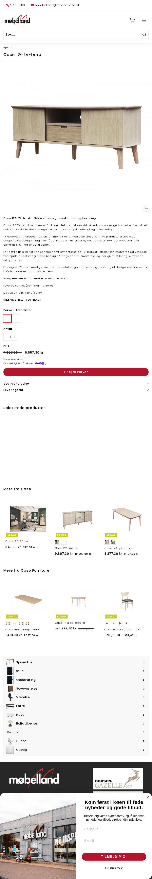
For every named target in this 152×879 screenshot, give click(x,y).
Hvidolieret (7, 318)
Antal (7, 329)
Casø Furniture (35, 570)
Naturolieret (17, 318)
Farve (17, 310)
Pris (6, 346)
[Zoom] (146, 207)
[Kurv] (132, 20)
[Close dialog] (147, 797)
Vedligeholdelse (16, 384)
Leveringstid (13, 390)
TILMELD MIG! (114, 856)
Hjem (6, 47)
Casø (26, 488)
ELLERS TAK (114, 868)
